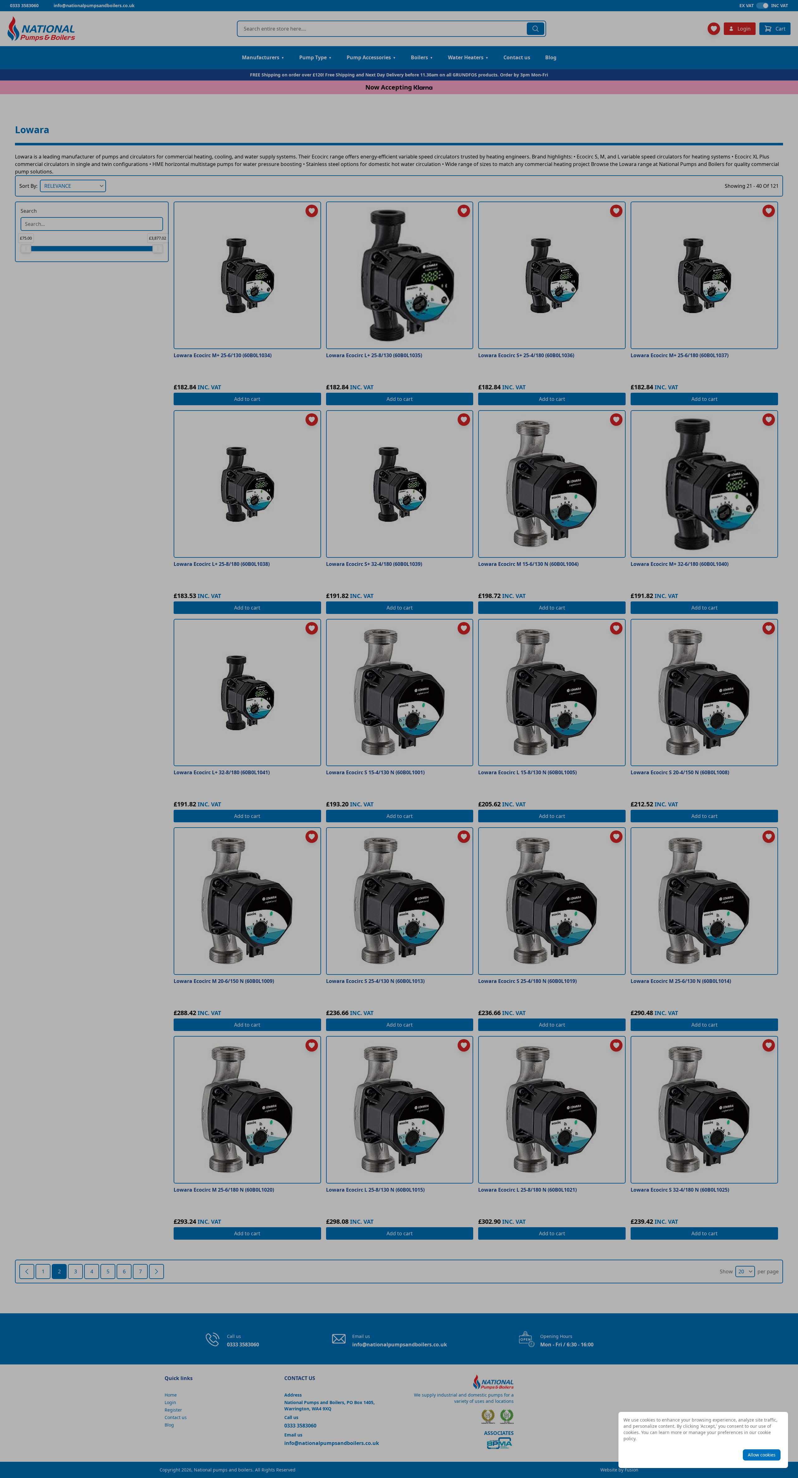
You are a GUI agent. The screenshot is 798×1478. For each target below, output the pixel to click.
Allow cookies (762, 1455)
